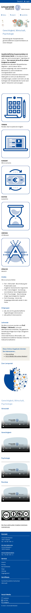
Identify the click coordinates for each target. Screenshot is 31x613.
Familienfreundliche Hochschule (10, 581)
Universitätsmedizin (7, 553)
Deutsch (20, 1)
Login (27, 1)
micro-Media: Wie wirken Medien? (16, 356)
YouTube (5, 600)
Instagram (6, 602)
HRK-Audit (4, 583)
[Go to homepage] (15, 8)
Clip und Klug (9, 354)
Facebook (6, 598)
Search (14, 15)
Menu (4, 15)
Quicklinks (24, 15)
